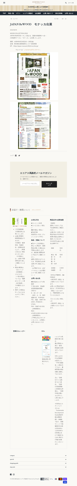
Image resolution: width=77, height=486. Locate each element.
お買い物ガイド (48, 13)
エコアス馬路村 (28, 13)
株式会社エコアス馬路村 (21, 479)
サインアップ (49, 184)
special (12, 459)
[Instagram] (14, 475)
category (12, 455)
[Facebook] (11, 475)
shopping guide (14, 463)
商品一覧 (11, 13)
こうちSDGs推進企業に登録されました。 (46, 360)
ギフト (18, 13)
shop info (12, 467)
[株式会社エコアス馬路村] (38, 2)
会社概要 (38, 13)
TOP (4, 13)
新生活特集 (58, 13)
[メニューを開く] (4, 3)
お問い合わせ (69, 13)
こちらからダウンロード (32, 49)
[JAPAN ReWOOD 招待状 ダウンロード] (34, 53)
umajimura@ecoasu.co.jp (39, 313)
